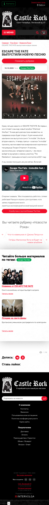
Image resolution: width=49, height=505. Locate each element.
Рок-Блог (14, 43)
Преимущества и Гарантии (24, 438)
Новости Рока (25, 43)
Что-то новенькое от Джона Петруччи (25, 234)
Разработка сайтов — (24, 493)
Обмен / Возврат (24, 441)
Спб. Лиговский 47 (24, 484)
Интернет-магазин (24, 488)
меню (10, 32)
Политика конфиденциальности (24, 419)
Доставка (25, 431)
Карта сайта (24, 422)
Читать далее (7, 294)
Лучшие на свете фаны (14, 318)
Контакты (10, 4)
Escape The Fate (27, 68)
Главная (5, 43)
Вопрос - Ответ (24, 445)
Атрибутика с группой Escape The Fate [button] (24, 211)
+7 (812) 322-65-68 (24, 486)
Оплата (24, 435)
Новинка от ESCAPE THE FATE (17, 286)
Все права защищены (24, 475)
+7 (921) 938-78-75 (24, 490)
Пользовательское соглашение (24, 415)
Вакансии (25, 412)
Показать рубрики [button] (24, 61)
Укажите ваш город (38, 2)
